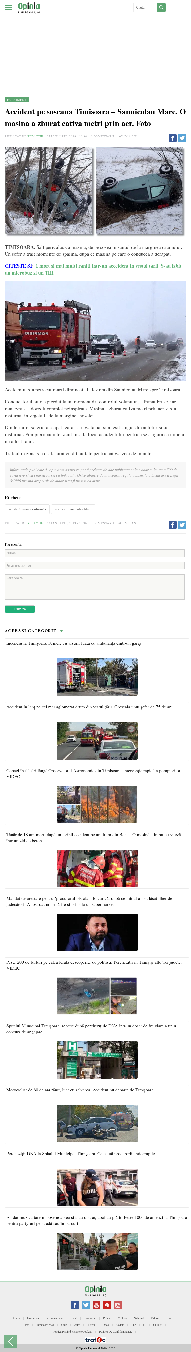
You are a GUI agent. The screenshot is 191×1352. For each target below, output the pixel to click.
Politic (107, 1318)
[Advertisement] (95, 37)
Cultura (122, 1318)
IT (144, 1325)
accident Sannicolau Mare (73, 509)
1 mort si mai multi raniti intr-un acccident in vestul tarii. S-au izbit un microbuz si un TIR (93, 269)
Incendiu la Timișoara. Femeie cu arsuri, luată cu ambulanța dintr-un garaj (73, 643)
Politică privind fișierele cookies (72, 1331)
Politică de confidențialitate (115, 1331)
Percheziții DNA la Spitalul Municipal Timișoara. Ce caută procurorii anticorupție (80, 1153)
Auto (77, 1325)
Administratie (55, 1318)
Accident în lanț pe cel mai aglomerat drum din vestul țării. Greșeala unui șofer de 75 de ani (89, 707)
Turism (91, 1325)
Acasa (16, 1318)
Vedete (120, 1325)
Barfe (26, 1325)
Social (73, 1318)
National (139, 1318)
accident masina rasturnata (27, 509)
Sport (169, 1318)
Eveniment (33, 1318)
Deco (106, 1325)
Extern (155, 1318)
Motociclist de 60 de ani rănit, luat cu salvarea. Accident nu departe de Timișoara (79, 1090)
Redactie (35, 136)
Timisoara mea (45, 1325)
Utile (64, 1325)
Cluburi (157, 1325)
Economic (90, 1318)
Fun (133, 1325)
